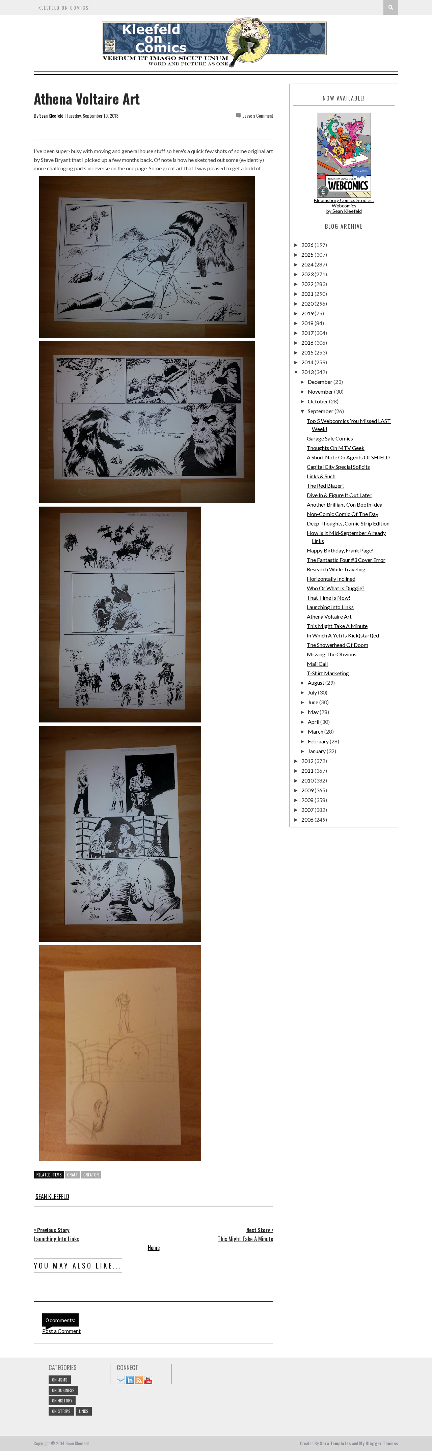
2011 (308, 770)
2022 (308, 284)
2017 (308, 333)
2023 (308, 274)
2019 (308, 313)
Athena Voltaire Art (329, 616)
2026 (308, 244)
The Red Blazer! (325, 485)
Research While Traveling (336, 569)
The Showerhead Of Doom (337, 645)
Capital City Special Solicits (338, 466)
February (319, 741)
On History (62, 1400)
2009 (308, 790)
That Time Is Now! (328, 597)
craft (72, 1174)
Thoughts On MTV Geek (335, 448)
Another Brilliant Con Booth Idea (344, 504)
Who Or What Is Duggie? (335, 588)
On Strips (61, 1411)
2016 (308, 342)
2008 (308, 800)
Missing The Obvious (331, 654)
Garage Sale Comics (330, 438)
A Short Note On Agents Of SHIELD (348, 457)
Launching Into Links (330, 607)
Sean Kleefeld (51, 115)
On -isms (60, 1380)
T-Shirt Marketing (328, 673)
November (321, 391)
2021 (308, 293)
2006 (308, 819)
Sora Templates (335, 1443)
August (316, 682)
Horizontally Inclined (331, 578)
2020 (308, 303)
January (317, 751)
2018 (308, 323)
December (320, 381)
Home (154, 1248)
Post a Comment (61, 1331)
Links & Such (321, 476)
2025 (308, 254)
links (83, 1411)
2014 (308, 362)
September (321, 411)
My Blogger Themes (378, 1443)
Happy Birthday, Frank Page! (340, 550)
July (313, 692)
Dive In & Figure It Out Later (339, 495)
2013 (308, 372)
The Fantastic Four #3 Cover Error (346, 560)
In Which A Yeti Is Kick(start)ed (343, 635)
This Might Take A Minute (337, 626)
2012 (308, 761)
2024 (308, 264)
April (314, 721)
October (318, 401)
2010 (308, 780)
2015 (308, 352)
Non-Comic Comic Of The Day (342, 514)
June (313, 702)
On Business (63, 1390)
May (314, 712)
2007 (308, 809)
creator (91, 1174)
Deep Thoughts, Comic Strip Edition (348, 523)
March (316, 731)
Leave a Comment (257, 115)
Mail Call (317, 663)
